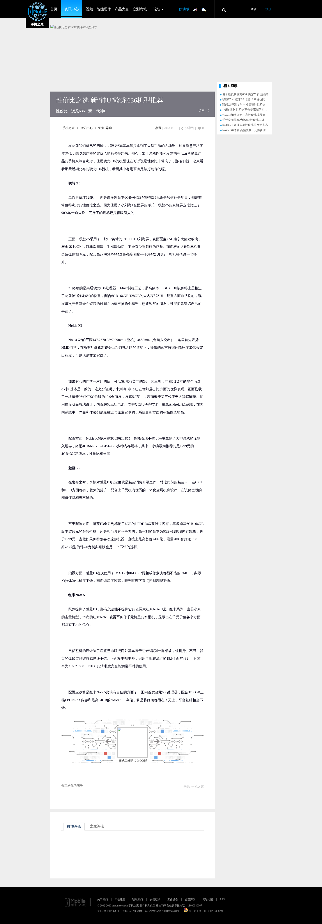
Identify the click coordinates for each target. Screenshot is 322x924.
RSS (222, 899)
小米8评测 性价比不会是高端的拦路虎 (246, 109)
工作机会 (172, 899)
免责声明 (190, 899)
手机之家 (68, 128)
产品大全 (122, 9)
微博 (195, 9)
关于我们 (102, 899)
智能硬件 (104, 9)
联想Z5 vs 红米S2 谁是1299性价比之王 (246, 99)
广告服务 (120, 899)
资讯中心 (72, 9)
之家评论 (97, 826)
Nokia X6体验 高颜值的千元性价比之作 (246, 130)
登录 (253, 9)
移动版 (184, 9)
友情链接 (155, 899)
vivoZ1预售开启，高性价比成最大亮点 (246, 115)
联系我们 (137, 899)
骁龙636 (78, 111)
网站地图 (207, 899)
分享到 (189, 128)
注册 (268, 9)
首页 (53, 9)
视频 (89, 9)
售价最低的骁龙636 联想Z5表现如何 (245, 94)
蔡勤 (158, 128)
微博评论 (74, 826)
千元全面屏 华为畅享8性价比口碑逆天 (246, 120)
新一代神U (97, 111)
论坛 (157, 9)
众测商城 (140, 9)
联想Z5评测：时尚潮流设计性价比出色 (246, 104)
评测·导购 (105, 128)
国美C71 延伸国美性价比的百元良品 (245, 125)
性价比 (62, 111)
